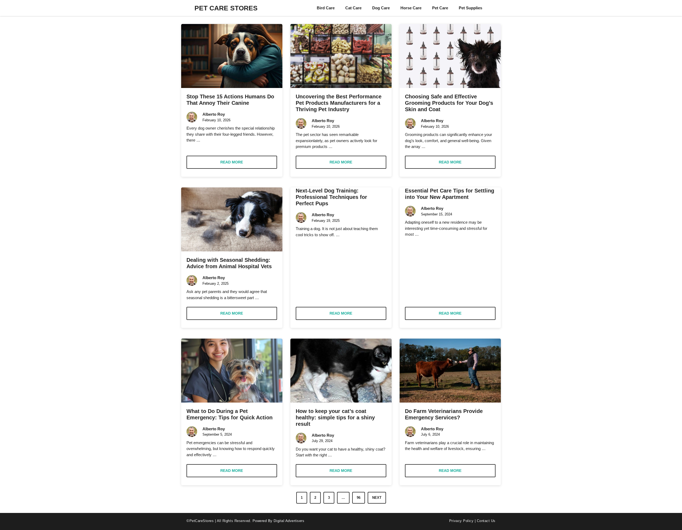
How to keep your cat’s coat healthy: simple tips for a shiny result (335, 417)
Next (376, 498)
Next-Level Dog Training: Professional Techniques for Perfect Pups (331, 197)
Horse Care (410, 8)
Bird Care (326, 8)
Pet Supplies (470, 8)
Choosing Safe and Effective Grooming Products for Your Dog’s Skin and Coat (449, 103)
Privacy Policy (461, 521)
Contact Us (486, 521)
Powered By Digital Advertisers (279, 521)
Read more (231, 162)
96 (358, 498)
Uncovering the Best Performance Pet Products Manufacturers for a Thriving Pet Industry (338, 103)
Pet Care (440, 8)
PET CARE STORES (226, 8)
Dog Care (381, 8)
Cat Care (353, 8)
